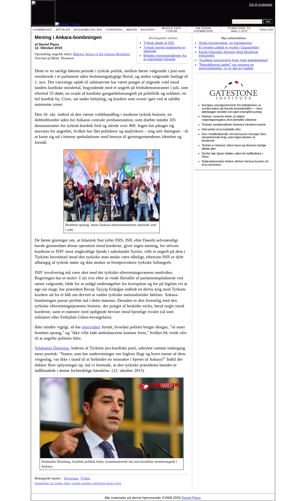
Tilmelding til (239, 30)
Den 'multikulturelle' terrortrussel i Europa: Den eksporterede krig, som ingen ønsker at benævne (234, 137)
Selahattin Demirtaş (52, 348)
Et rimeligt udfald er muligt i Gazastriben (229, 47)
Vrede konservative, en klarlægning (225, 43)
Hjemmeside (42, 29)
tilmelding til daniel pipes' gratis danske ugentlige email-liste (78, 483)
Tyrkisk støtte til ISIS (158, 43)
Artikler (63, 29)
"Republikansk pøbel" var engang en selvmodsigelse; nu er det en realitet (226, 66)
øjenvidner (91, 327)
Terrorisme (71, 478)
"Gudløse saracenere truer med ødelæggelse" (233, 60)
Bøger (131, 29)
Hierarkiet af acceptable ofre (221, 129)
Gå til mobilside (260, 4)
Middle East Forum (172, 30)
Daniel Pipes (191, 498)
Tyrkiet (85, 478)
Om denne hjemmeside (203, 30)
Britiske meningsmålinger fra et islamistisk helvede (164, 57)
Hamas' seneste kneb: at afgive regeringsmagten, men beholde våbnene (229, 118)
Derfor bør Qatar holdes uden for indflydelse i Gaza (232, 155)
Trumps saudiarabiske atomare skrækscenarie (234, 124)
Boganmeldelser (88, 29)
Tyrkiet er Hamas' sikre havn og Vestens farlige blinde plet (234, 147)
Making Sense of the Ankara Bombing (101, 54)
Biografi (148, 29)
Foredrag (114, 29)
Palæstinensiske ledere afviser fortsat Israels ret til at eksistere (235, 163)
